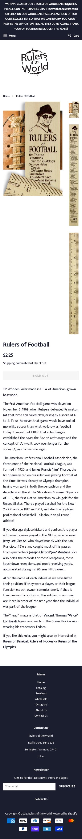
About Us (41, 710)
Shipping (9, 363)
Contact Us (41, 715)
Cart (76, 35)
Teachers (41, 693)
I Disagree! (41, 704)
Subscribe (67, 786)
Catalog (41, 688)
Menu (12, 35)
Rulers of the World (40, 813)
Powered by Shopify (65, 813)
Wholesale (41, 699)
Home (6, 96)
